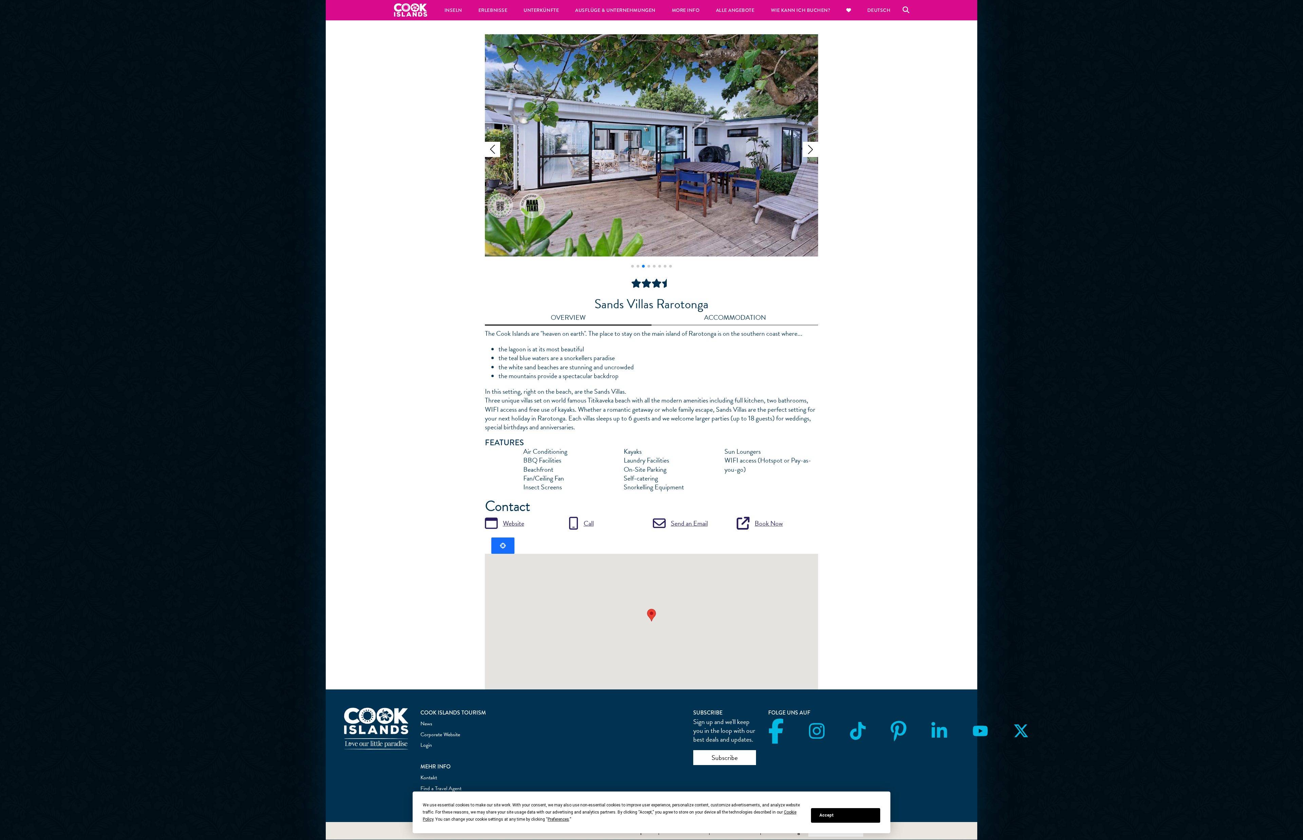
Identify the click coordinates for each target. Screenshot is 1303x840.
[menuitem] (848, 10)
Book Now (769, 523)
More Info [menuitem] (686, 10)
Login (426, 745)
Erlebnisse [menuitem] (492, 10)
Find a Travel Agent (440, 788)
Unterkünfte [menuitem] (541, 10)
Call (589, 523)
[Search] (906, 10)
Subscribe (725, 758)
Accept (826, 815)
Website (513, 523)
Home (410, 10)
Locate (502, 546)
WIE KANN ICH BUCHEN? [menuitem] (800, 10)
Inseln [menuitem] (453, 10)
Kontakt (428, 778)
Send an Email (689, 523)
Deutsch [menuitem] (878, 10)
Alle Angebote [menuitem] (735, 10)
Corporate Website (440, 734)
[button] (492, 149)
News (426, 724)
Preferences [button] (558, 819)
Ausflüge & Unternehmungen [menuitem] (615, 10)
